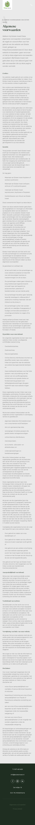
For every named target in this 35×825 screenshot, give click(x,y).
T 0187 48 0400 (17, 769)
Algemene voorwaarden (18, 805)
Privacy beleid (17, 809)
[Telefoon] (31, 5)
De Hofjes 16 (17, 787)
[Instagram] (17, 781)
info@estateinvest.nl (17, 775)
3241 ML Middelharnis (17, 793)
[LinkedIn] (22, 781)
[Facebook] (12, 781)
